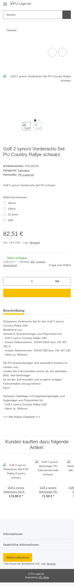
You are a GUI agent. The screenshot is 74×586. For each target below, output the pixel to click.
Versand (34, 242)
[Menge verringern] (7, 281)
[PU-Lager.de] (20, 4)
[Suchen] (66, 14)
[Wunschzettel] (61, 4)
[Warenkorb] (67, 4)
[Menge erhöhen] (66, 281)
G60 (10, 220)
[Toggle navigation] (5, 2)
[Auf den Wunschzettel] (62, 52)
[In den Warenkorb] (6, 42)
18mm (12, 203)
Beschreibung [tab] (13, 310)
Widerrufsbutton (17, 557)
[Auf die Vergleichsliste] (52, 52)
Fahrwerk (24, 170)
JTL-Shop (43, 577)
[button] (55, 4)
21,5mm (13, 214)
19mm (12, 208)
